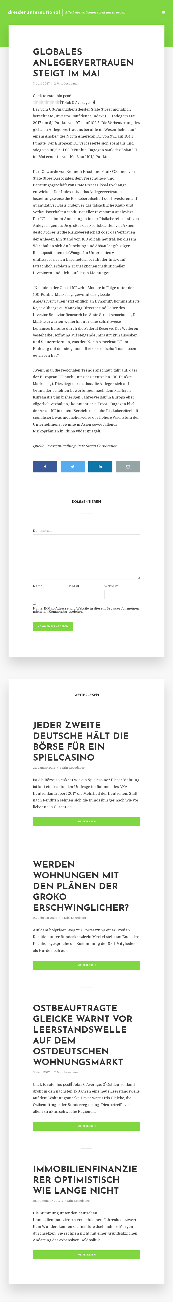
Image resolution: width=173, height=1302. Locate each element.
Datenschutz (146, 12)
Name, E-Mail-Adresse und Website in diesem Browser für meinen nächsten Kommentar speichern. (86, 610)
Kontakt (100, 12)
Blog (84, 12)
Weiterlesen (86, 822)
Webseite (111, 586)
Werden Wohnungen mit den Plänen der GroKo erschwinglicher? (81, 887)
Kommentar (42, 530)
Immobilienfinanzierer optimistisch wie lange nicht (85, 1180)
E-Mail (74, 586)
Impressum (122, 12)
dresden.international (34, 12)
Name (37, 586)
